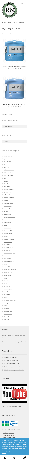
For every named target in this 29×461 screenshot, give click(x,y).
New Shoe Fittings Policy (11, 360)
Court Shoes (7, 186)
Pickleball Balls (7, 228)
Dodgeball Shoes (8, 195)
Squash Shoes (7, 275)
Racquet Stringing (8, 247)
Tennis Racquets (8, 289)
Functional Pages (8, 208)
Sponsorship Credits (9, 261)
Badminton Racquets (9, 170)
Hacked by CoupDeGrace (10, 357)
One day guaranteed (8, 435)
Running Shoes (7, 258)
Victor (5, 305)
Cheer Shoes (7, 183)
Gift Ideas (6, 211)
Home (5, 22)
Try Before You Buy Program (10, 300)
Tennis (5, 283)
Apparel (5, 159)
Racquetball (7, 250)
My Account (5, 458)
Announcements (8, 156)
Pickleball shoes (8, 233)
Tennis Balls (7, 286)
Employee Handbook (9, 197)
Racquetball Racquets (9, 253)
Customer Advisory (8, 192)
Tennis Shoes (7, 291)
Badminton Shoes (8, 172)
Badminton (6, 167)
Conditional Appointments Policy (13, 367)
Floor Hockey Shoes (8, 203)
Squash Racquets (8, 272)
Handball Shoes (8, 214)
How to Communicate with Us (12, 363)
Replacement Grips (8, 256)
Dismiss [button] (4, 453)
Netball (5, 225)
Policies (6, 236)
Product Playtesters (9, 239)
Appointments (7, 161)
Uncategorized (7, 303)
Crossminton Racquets (9, 189)
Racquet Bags (7, 244)
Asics (5, 164)
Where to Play (7, 316)
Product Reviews (8, 242)
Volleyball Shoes (8, 311)
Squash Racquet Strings (10, 269)
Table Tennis (7, 280)
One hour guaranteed (8, 433)
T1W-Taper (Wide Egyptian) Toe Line (14, 370)
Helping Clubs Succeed (9, 217)
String (5, 278)
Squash (5, 264)
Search (14, 458)
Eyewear (6, 200)
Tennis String (7, 294)
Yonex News (6, 319)
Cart (22, 457)
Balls (5, 178)
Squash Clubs (7, 267)
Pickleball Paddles (8, 231)
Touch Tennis (7, 297)
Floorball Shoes (7, 206)
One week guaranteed (9, 437)
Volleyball (6, 308)
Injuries (5, 220)
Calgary (5, 181)
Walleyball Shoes (8, 314)
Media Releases (7, 222)
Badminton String (8, 175)
